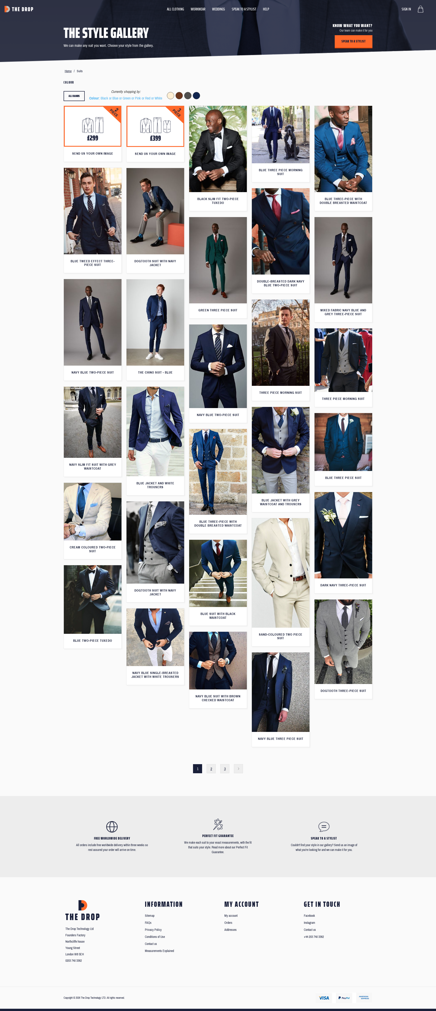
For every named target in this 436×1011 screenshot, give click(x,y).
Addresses (230, 930)
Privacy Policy (153, 930)
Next (238, 768)
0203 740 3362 (73, 960)
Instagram (309, 922)
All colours (74, 96)
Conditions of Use (155, 937)
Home (68, 71)
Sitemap (149, 915)
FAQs (148, 922)
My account (231, 915)
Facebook (309, 915)
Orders (228, 922)
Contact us (151, 944)
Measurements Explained (159, 951)
